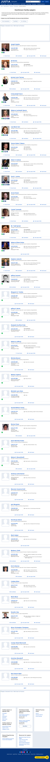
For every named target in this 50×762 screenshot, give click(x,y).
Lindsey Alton (15, 581)
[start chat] (47, 757)
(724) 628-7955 (14, 395)
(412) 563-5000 (14, 196)
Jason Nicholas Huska (17, 440)
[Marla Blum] (5, 600)
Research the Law (16, 4)
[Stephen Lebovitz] (5, 262)
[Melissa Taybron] (5, 377)
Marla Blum (14, 597)
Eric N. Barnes (15, 566)
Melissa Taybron (16, 374)
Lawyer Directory (6, 6)
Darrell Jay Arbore (16, 520)
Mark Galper (15, 535)
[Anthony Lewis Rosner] (5, 477)
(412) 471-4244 (14, 616)
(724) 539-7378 (14, 411)
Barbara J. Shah (15, 550)
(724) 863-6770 (14, 493)
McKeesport (4, 716)
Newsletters (34, 4)
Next (25, 688)
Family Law (11, 6)
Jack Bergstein (15, 504)
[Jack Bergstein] (5, 507)
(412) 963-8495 (14, 312)
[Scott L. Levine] (5, 179)
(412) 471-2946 (14, 428)
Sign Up (47, 1)
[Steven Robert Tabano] (5, 146)
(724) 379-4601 (14, 64)
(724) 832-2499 (14, 97)
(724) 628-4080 (14, 646)
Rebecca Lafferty (16, 341)
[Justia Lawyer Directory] (5, 1)
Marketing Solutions (41, 4)
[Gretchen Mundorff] (5, 661)
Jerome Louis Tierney (17, 77)
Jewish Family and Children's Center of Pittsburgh (24, 715)
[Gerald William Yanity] (5, 411)
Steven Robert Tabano (17, 143)
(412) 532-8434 (14, 163)
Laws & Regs (28, 4)
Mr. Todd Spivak (16, 226)
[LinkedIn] (20, 752)
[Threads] (25, 752)
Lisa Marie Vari (15, 127)
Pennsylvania (16, 6)
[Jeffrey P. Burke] (5, 311)
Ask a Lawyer (9, 4)
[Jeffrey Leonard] (5, 278)
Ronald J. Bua (15, 612)
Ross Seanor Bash (16, 673)
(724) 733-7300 (14, 461)
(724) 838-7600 (14, 295)
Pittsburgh (4, 713)
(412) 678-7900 (14, 48)
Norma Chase (15, 424)
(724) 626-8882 (14, 662)
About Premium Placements (24, 742)
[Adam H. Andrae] (5, 163)
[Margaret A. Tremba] (5, 295)
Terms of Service (27, 754)
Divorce (37, 713)
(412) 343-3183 (14, 329)
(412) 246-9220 (14, 114)
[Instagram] (24, 752)
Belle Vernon (4, 719)
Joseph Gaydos (15, 44)
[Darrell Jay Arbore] (5, 523)
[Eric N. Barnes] (5, 569)
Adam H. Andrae (16, 160)
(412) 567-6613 (14, 246)
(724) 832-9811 (14, 279)
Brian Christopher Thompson (20, 627)
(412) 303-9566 (14, 180)
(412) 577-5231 (14, 585)
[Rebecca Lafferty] (5, 344)
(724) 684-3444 (14, 508)
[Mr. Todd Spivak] (5, 229)
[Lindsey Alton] (5, 584)
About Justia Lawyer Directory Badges (24, 738)
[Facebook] (22, 752)
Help (22, 754)
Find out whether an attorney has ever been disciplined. (8, 739)
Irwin (3, 714)
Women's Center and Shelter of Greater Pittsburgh (24, 721)
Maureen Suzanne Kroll (18, 489)
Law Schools (23, 4)
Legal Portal (15, 754)
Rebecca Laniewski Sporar (19, 110)
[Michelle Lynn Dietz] (5, 394)
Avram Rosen (15, 193)
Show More (25, 726)
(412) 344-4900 (14, 229)
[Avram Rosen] (5, 196)
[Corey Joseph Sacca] (5, 97)
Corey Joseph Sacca (17, 94)
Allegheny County (5, 729)
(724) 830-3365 (14, 362)
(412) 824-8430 (14, 523)
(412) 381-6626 (14, 147)
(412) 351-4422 (14, 262)
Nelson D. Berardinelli (17, 457)
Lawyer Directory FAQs (23, 739)
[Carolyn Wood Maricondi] (5, 646)
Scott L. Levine (15, 176)
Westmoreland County (6, 726)
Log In (43, 1)
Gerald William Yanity (17, 407)
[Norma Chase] (5, 427)
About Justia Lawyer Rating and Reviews (24, 744)
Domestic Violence (39, 714)
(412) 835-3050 (14, 554)
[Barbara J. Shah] (5, 553)
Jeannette (4, 717)
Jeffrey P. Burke (15, 308)
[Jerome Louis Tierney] (5, 80)
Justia (2, 6)
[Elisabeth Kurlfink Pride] (5, 328)
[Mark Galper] (5, 538)
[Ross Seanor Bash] (5, 676)
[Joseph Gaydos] (5, 47)
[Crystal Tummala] (5, 212)
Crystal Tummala (16, 209)
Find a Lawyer (3, 4)
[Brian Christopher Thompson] (5, 630)
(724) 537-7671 (14, 444)
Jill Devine (14, 61)
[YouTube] (21, 752)
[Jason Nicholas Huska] (5, 444)
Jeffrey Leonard (15, 275)
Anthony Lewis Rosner (18, 473)
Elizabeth (4, 720)
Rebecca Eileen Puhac (17, 242)
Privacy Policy (33, 754)
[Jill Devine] (5, 64)
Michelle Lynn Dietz (17, 391)
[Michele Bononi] (5, 361)
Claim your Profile (22, 741)
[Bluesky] (27, 752)
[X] (28, 752)
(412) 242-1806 (14, 631)
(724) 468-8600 (14, 677)
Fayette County (5, 727)
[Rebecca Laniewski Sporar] (5, 113)
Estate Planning (39, 716)
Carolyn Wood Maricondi (18, 643)
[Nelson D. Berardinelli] (5, 460)
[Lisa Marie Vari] (5, 130)
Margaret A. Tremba (17, 292)
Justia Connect (9, 754)
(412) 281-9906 (14, 130)
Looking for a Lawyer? (40, 757)
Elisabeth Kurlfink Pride (18, 325)
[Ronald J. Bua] (5, 615)
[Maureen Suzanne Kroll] (5, 492)
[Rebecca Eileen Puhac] (5, 245)
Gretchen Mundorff (17, 658)
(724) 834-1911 (14, 600)
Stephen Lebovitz (16, 259)
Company (19, 754)
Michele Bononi (15, 358)
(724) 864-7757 (14, 81)
